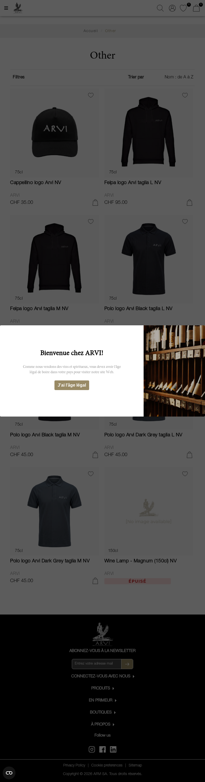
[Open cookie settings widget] (9, 772)
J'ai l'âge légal (72, 385)
